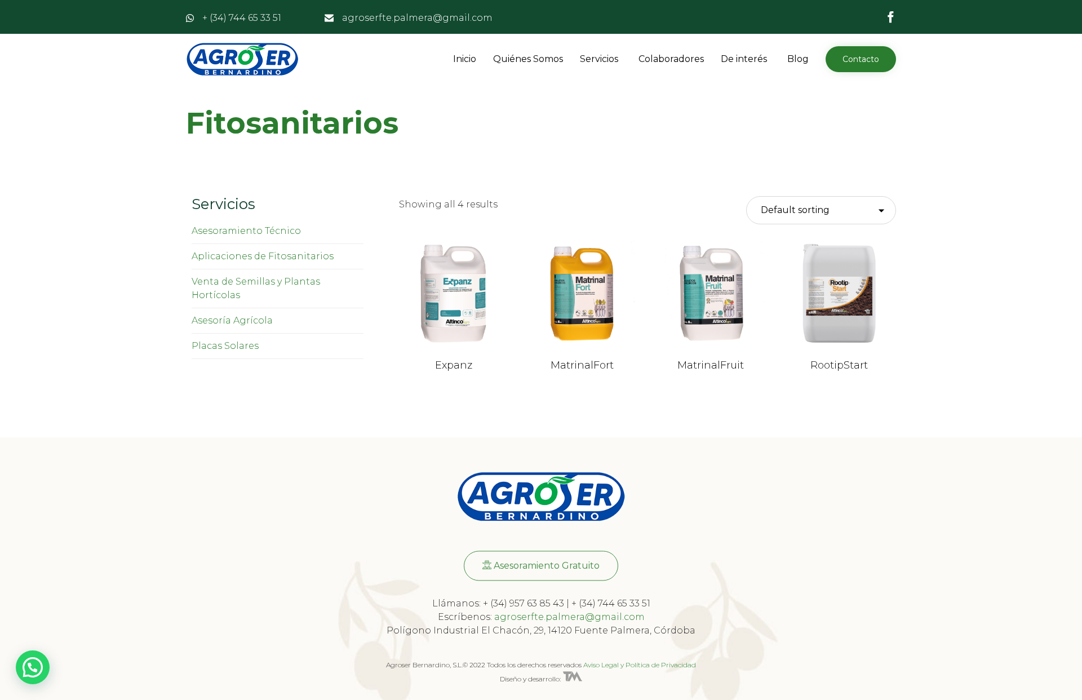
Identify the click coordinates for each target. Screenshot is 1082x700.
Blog (798, 59)
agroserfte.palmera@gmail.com (417, 17)
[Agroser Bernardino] (242, 59)
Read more (454, 347)
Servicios (599, 59)
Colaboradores (671, 59)
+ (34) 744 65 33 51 (241, 17)
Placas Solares (225, 345)
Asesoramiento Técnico (246, 230)
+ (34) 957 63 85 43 (523, 603)
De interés (744, 59)
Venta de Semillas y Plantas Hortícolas (256, 288)
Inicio (464, 59)
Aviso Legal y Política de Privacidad (639, 665)
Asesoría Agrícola (232, 320)
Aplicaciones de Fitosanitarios (263, 256)
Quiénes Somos (528, 59)
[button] (861, 59)
